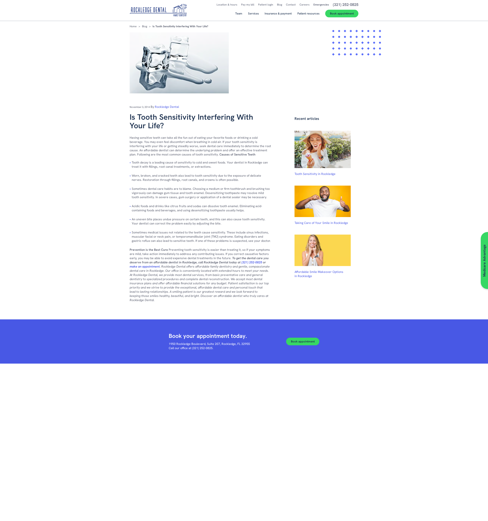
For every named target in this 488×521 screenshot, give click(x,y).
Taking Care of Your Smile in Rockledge (321, 223)
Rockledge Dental (167, 107)
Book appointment (303, 341)
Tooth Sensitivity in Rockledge (315, 174)
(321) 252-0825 (251, 262)
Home (133, 26)
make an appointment (145, 267)
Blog (144, 26)
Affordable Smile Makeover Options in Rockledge (319, 274)
